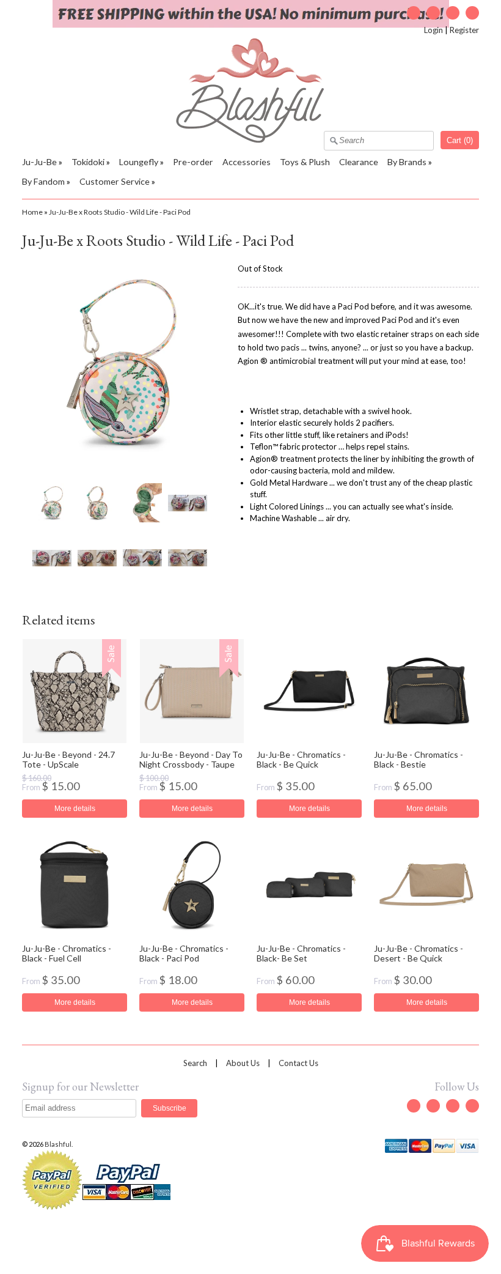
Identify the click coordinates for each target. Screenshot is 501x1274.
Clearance (358, 162)
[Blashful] (251, 140)
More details (74, 808)
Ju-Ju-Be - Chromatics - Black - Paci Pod (184, 953)
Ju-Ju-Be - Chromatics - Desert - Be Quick (418, 953)
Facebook (433, 13)
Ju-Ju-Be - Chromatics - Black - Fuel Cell (66, 953)
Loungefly (138, 162)
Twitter (413, 13)
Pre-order (193, 162)
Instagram (452, 13)
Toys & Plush (305, 162)
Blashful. (59, 1144)
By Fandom (43, 181)
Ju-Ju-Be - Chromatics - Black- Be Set (301, 953)
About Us (243, 1063)
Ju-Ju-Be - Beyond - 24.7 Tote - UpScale (68, 759)
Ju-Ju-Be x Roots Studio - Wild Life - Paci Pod (120, 212)
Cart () (460, 140)
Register (464, 30)
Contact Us (298, 1063)
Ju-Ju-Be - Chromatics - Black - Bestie (418, 759)
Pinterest (472, 13)
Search (195, 1063)
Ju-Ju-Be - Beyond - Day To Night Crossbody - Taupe (191, 759)
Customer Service (114, 181)
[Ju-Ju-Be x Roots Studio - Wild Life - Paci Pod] (51, 502)
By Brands (406, 162)
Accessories (246, 162)
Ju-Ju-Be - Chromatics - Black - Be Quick (301, 759)
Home (32, 212)
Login (433, 30)
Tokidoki (87, 162)
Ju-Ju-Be (39, 162)
